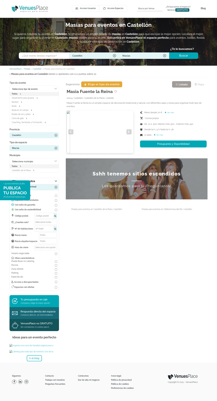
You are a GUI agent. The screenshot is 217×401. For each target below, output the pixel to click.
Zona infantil (17, 269)
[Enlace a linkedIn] (20, 382)
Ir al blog (34, 358)
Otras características (24, 258)
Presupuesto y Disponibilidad (173, 144)
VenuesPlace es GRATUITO (36, 323)
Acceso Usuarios (88, 8)
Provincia (14, 129)
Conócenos (83, 376)
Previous (70, 131)
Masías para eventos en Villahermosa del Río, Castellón (167, 209)
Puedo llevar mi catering (22, 261)
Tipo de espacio (18, 142)
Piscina (14, 265)
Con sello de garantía (25, 205)
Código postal (21, 216)
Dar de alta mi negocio (89, 380)
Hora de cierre (21, 247)
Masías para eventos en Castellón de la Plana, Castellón (96, 209)
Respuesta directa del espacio (38, 311)
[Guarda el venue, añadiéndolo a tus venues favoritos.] (115, 91)
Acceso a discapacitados (26, 282)
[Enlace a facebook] (14, 382)
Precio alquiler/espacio (26, 241)
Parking (14, 273)
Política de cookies (120, 384)
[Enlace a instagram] (26, 382)
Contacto (49, 376)
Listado (183, 84)
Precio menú (21, 235)
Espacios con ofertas (24, 287)
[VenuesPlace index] (29, 8)
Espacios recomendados (26, 200)
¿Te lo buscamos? (182, 49)
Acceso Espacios (115, 8)
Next (129, 131)
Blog (203, 8)
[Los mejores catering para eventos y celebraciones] (34, 351)
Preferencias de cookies (122, 388)
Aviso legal (116, 376)
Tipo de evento (17, 82)
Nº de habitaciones (24, 229)
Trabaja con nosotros (55, 380)
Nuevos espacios (23, 195)
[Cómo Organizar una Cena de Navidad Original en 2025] (34, 345)
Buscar (183, 55)
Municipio (14, 155)
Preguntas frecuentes (55, 384)
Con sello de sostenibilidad (28, 209)
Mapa (200, 84)
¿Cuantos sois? (22, 222)
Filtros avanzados (23, 181)
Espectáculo (17, 277)
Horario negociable (20, 253)
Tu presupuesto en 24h (34, 299)
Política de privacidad (121, 380)
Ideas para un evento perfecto (34, 337)
